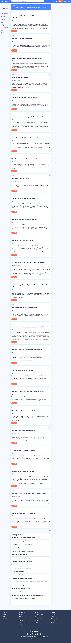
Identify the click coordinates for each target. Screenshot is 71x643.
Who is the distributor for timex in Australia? (24, 411)
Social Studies (3, 33)
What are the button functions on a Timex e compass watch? (29, 262)
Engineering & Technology (3, 19)
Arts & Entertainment (4, 8)
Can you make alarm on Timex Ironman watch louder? (27, 58)
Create (60, 1)
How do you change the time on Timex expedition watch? (28, 493)
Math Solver (37, 622)
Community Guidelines (39, 614)
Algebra (20, 614)
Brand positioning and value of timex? (22, 471)
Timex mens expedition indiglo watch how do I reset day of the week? (30, 285)
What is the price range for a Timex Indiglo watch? (21, 544)
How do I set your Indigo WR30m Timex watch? (21, 592)
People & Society (4, 30)
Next (50, 530)
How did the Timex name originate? (18, 585)
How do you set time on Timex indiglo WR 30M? (21, 568)
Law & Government (4, 27)
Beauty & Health (4, 11)
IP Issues (52, 626)
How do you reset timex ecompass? (18, 547)
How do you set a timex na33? (20, 178)
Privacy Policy (53, 620)
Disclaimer (53, 622)
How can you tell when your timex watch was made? (27, 327)
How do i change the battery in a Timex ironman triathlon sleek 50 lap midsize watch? (29, 581)
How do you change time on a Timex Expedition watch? (27, 391)
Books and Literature (4, 13)
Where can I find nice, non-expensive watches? (21, 541)
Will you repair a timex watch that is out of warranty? (22, 561)
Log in (68, 1)
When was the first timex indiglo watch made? (20, 571)
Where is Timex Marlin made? (20, 78)
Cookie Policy (53, 624)
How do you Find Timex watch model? (22, 240)
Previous (12, 530)
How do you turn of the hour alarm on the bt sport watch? (23, 537)
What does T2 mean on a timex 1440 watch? (24, 198)
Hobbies (2, 24)
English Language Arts (23, 622)
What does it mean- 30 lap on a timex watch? (24, 97)
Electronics (3, 16)
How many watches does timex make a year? (24, 307)
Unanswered (5, 618)
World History (21, 620)
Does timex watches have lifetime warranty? (20, 588)
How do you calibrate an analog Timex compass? (21, 558)
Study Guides (37, 620)
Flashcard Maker (38, 618)
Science (2, 32)
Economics (21, 628)
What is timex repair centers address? (22, 370)
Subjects (2, 5)
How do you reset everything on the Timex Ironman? (27, 117)
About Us (53, 614)
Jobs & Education (4, 25)
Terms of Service (54, 618)
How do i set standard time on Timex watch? (24, 138)
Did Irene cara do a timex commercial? (19, 554)
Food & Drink (3, 20)
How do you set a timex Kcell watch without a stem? (27, 349)
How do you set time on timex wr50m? (19, 602)
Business (2, 14)
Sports (2, 35)
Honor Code (37, 616)
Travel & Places (3, 37)
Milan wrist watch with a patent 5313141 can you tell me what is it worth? (30, 16)
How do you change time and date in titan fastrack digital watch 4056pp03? (27, 595)
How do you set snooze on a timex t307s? (23, 513)
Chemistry (20, 616)
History (2, 22)
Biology (20, 618)
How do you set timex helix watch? (21, 38)
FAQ (36, 624)
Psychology (21, 624)
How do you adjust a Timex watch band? (23, 430)
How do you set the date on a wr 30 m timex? (24, 219)
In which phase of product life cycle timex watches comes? (23, 578)
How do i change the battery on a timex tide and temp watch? (24, 598)
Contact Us (53, 616)
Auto (1, 10)
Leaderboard (5, 614)
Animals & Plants (4, 6)
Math (2, 29)
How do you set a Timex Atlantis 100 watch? (20, 575)
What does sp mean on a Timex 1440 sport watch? (26, 159)
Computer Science (22, 626)
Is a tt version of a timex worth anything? (23, 450)
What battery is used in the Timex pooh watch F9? (21, 564)
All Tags (4, 616)
